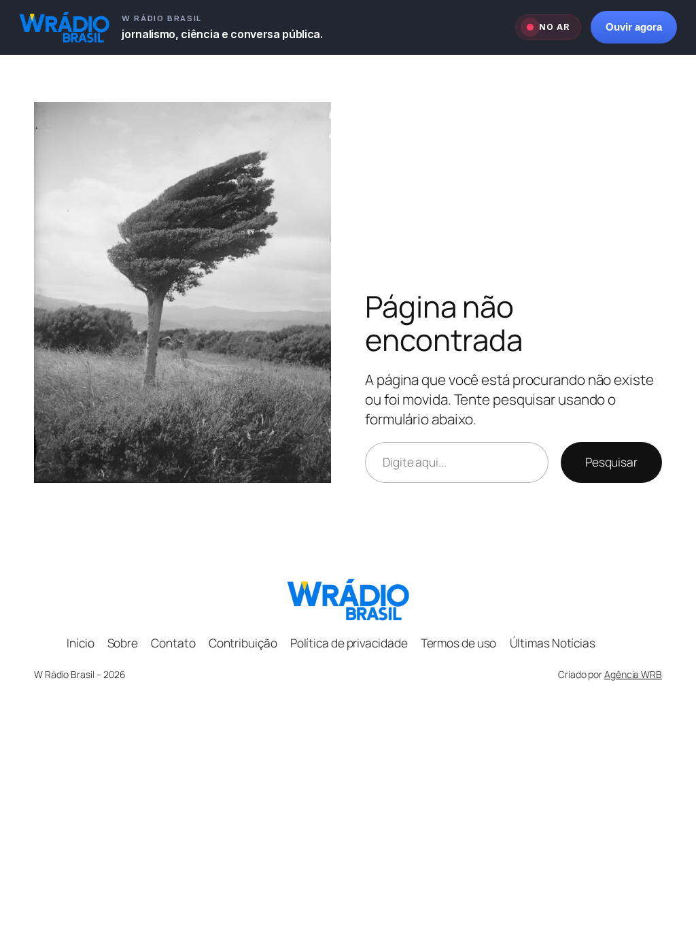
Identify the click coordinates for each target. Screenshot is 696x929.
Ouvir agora (634, 27)
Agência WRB (633, 674)
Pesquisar (611, 462)
